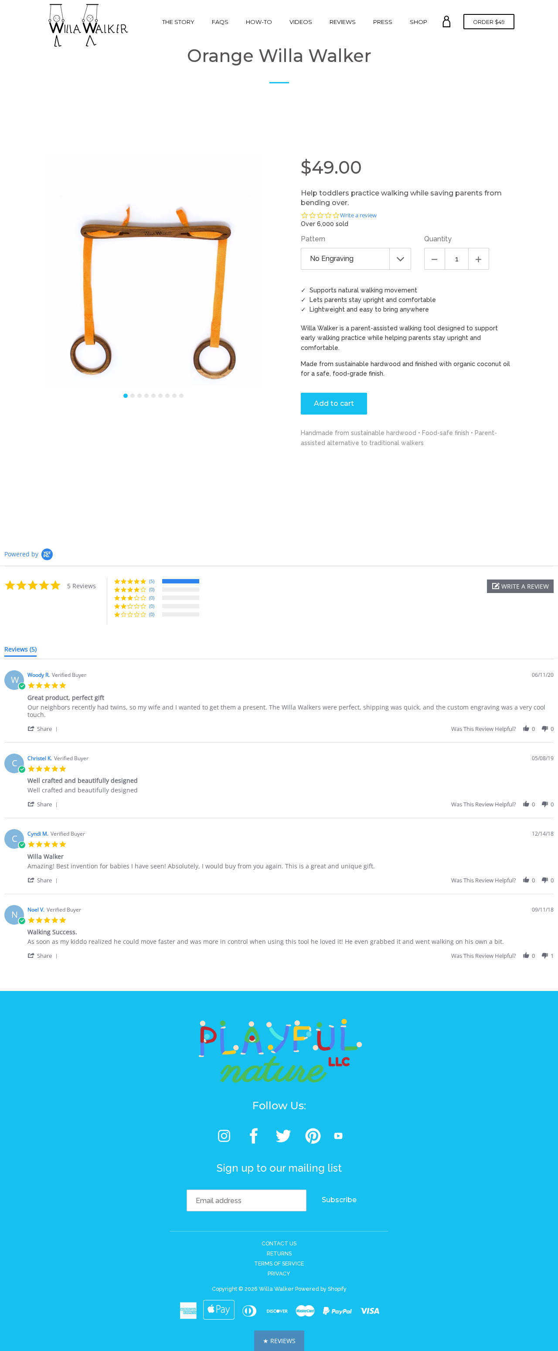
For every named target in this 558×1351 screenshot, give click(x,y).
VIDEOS (300, 21)
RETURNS (279, 1253)
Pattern (313, 239)
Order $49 (489, 22)
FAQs (220, 21)
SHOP (418, 21)
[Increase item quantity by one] (478, 259)
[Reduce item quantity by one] (434, 259)
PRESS (382, 21)
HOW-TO (259, 21)
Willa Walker (276, 1289)
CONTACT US (279, 1243)
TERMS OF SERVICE (279, 1263)
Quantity (438, 239)
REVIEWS (343, 21)
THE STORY (178, 21)
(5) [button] (151, 581)
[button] (520, 586)
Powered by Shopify (321, 1289)
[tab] (20, 651)
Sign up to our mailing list (279, 1168)
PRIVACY (279, 1273)
